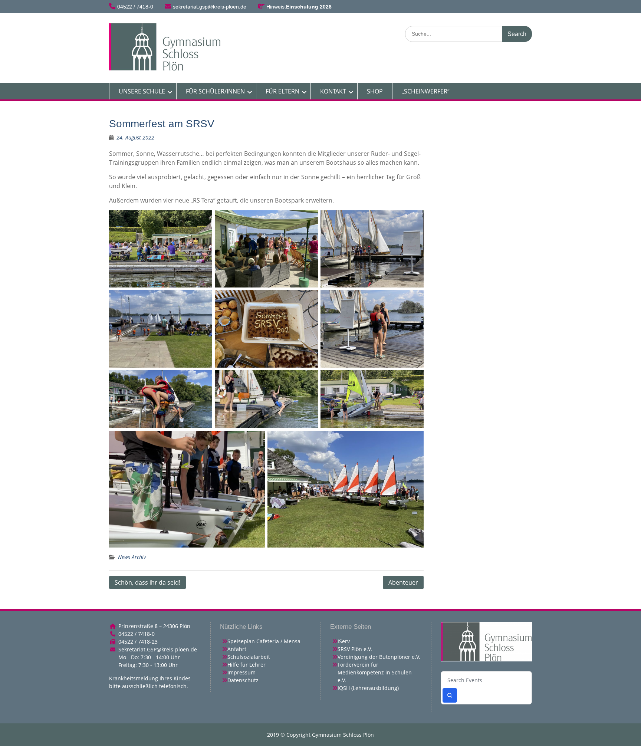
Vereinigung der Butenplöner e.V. (379, 656)
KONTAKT (333, 91)
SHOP (375, 91)
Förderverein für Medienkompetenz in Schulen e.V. (375, 672)
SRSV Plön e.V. (355, 649)
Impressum (241, 672)
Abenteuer (403, 582)
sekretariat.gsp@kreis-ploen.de (209, 7)
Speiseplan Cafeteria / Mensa (263, 641)
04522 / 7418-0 (135, 7)
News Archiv (132, 557)
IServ (344, 641)
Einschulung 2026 (309, 7)
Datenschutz (243, 680)
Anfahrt (236, 649)
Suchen (450, 695)
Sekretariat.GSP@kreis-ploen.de (157, 649)
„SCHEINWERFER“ (426, 91)
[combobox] (486, 680)
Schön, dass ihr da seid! (147, 582)
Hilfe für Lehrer (246, 664)
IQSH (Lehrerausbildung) (368, 687)
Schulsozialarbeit (248, 656)
